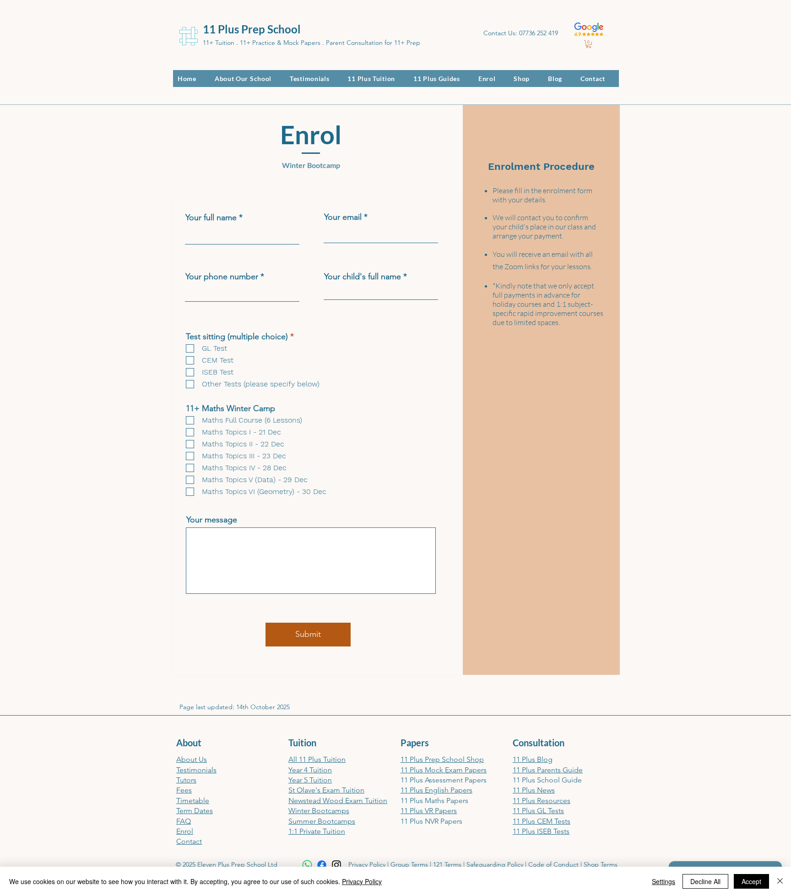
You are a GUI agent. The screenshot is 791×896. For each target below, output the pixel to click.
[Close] (780, 881)
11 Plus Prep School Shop (442, 759)
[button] (588, 44)
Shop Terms (601, 864)
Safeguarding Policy (494, 864)
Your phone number (221, 276)
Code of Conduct (553, 864)
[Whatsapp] (307, 865)
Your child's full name (362, 276)
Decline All (705, 881)
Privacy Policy (366, 864)
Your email (343, 217)
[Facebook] (322, 865)
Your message (211, 520)
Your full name (211, 217)
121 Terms (447, 864)
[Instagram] (336, 865)
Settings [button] (663, 881)
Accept (751, 881)
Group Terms (409, 864)
